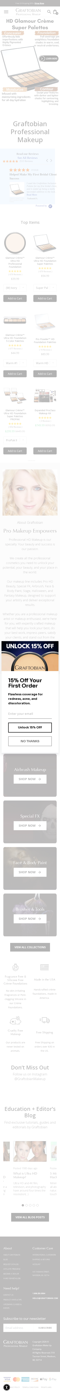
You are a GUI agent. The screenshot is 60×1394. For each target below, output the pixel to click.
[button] (6, 1387)
